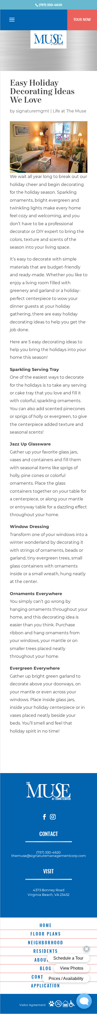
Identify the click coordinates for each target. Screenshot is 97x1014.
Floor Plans (46, 934)
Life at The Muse (69, 111)
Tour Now (82, 19)
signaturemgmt (32, 111)
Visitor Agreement (32, 1005)
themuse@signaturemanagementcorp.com (48, 856)
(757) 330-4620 (50, 5)
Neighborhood (45, 942)
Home (46, 925)
